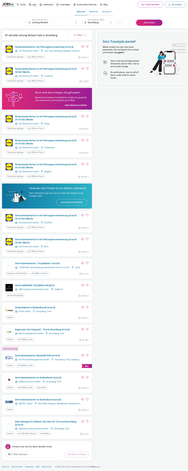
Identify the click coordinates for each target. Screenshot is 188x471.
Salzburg (58, 51)
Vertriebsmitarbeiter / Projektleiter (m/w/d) (37, 263)
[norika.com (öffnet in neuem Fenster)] (91, 467)
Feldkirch (58, 289)
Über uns (5, 467)
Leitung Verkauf (28, 35)
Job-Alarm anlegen (76, 454)
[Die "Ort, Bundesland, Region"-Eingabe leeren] (111, 23)
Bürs (46, 246)
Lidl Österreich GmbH (29, 51)
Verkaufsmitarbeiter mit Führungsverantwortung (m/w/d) (44, 46)
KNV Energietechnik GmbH (31, 333)
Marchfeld (42, 403)
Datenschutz (46, 467)
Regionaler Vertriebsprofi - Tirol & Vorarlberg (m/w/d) (42, 329)
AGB (37, 467)
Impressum (29, 467)
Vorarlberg (51, 35)
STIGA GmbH (25, 311)
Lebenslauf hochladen (71, 202)
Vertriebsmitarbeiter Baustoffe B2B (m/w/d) (37, 355)
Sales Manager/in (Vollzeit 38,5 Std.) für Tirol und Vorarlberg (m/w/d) (45, 423)
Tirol (49, 311)
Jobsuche (81, 11)
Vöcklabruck (74, 403)
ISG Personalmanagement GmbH (34, 359)
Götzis (47, 123)
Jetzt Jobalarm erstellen (76, 105)
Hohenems (49, 147)
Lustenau (48, 76)
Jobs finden (149, 22)
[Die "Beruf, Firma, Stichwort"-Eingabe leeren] (76, 23)
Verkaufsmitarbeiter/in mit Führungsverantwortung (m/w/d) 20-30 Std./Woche (46, 118)
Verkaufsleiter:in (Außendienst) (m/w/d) (35, 307)
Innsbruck (76, 51)
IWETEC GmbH (25, 403)
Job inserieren (17, 467)
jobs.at (63, 467)
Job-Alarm (106, 11)
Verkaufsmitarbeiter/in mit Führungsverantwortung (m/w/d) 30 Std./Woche (46, 70)
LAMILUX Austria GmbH (29, 381)
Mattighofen (62, 403)
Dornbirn (48, 222)
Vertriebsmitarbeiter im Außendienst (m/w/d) (38, 377)
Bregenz (67, 51)
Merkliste (93, 11)
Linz (46, 51)
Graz (51, 51)
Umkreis (119, 22)
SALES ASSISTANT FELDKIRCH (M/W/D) (35, 285)
